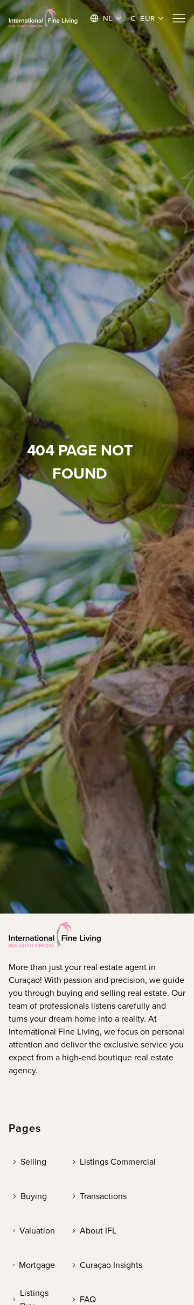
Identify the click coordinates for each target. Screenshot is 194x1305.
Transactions (103, 1196)
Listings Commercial (118, 1162)
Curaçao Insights (111, 1265)
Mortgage (37, 1265)
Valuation (37, 1230)
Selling (33, 1162)
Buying (33, 1196)
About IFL (98, 1230)
